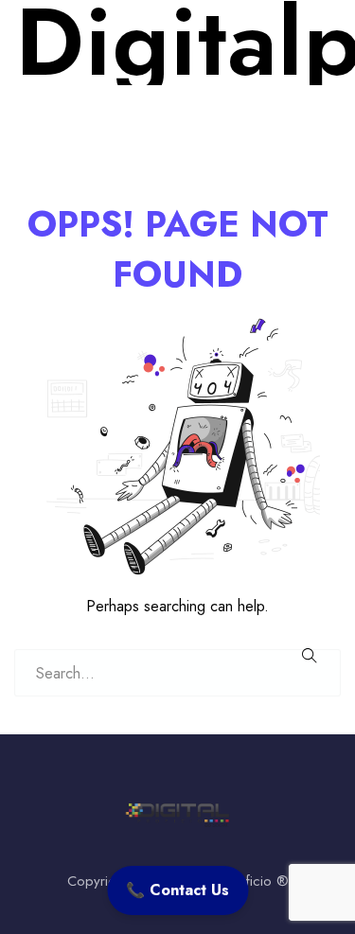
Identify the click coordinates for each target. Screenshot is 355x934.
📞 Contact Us (177, 890)
